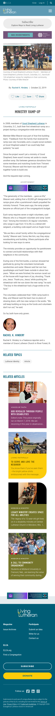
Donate (27, 676)
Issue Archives (9, 629)
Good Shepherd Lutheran (33, 123)
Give (34, 3)
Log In (42, 3)
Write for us (34, 634)
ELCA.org (7, 650)
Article (27, 361)
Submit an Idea (35, 629)
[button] (51, 3)
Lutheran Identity (12, 361)
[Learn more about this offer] (27, 38)
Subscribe (27, 666)
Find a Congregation (12, 654)
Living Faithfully (27, 107)
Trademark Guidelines (28, 704)
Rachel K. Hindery (20, 87)
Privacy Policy (12, 704)
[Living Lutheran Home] (9, 10)
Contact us (33, 638)
